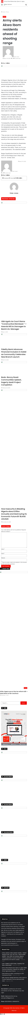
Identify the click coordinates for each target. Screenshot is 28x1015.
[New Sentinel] (8, 4)
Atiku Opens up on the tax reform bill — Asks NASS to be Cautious (14, 692)
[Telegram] (4, 1014)
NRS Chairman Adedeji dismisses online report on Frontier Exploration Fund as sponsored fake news (14, 979)
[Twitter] (2, 1014)
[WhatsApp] (3, 1014)
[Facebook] (0, 1014)
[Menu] (2, 5)
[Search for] (26, 5)
